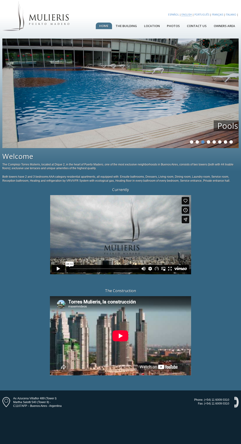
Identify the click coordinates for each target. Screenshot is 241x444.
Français (217, 14)
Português (201, 14)
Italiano (231, 14)
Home (103, 26)
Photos (173, 26)
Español (173, 14)
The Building (126, 26)
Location (152, 26)
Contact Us (197, 26)
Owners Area (224, 26)
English (186, 14)
